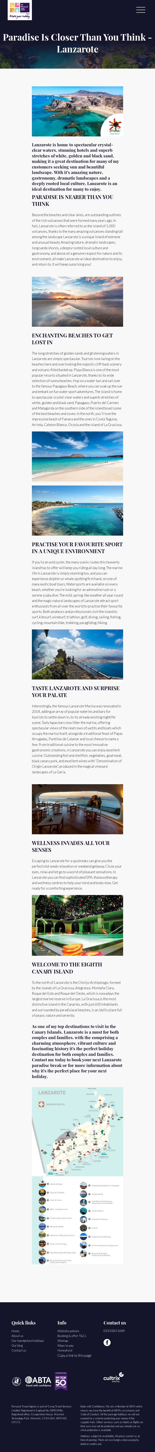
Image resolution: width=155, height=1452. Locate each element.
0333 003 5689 (114, 1331)
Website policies (68, 1331)
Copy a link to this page (74, 1355)
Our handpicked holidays (28, 1340)
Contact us (19, 1350)
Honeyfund (65, 1350)
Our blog (17, 1345)
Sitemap (63, 1340)
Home (15, 1331)
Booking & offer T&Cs (72, 1336)
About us (17, 1336)
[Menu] (140, 10)
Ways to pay (65, 1345)
